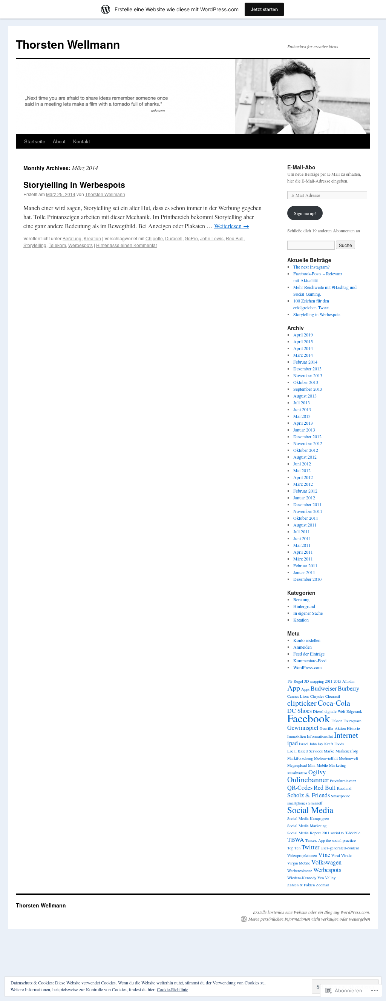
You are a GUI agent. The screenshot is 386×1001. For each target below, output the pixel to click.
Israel (303, 743)
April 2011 (303, 552)
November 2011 (307, 511)
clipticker (302, 703)
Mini (312, 765)
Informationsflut (320, 736)
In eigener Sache (308, 613)
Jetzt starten (264, 9)
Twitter (310, 847)
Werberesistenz (299, 870)
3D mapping (314, 681)
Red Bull (235, 238)
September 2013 (307, 389)
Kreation (92, 238)
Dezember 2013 (307, 368)
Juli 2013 (301, 402)
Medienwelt (348, 758)
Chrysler (317, 696)
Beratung (72, 238)
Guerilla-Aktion (333, 728)
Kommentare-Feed (309, 660)
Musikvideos (297, 772)
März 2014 (303, 355)
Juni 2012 (302, 464)
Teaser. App (315, 840)
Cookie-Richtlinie (172, 989)
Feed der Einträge (309, 654)
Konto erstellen (306, 640)
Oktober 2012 (305, 450)
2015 (337, 681)
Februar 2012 (305, 491)
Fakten (336, 720)
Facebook (308, 718)
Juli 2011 (301, 531)
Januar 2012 (304, 497)
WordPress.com (307, 667)
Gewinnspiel (303, 727)
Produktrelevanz (343, 780)
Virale (346, 855)
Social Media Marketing (306, 825)
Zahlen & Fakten (301, 884)
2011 (328, 681)
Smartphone (340, 795)
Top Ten (293, 848)
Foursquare (352, 720)
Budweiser (324, 688)
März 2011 (303, 559)
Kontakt (81, 141)
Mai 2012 (302, 470)
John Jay (316, 743)
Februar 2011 (305, 565)
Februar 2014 (305, 362)
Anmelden (302, 647)
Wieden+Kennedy (301, 877)
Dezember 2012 (307, 436)
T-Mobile (352, 832)
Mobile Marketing (331, 765)
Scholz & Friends (308, 795)
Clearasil (332, 696)
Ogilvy (317, 772)
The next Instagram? (311, 267)
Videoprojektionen (302, 855)
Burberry (348, 688)
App (293, 688)
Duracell (173, 238)
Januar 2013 (304, 430)
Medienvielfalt (326, 758)
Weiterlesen (231, 226)
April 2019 (303, 335)
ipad (292, 743)
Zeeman (322, 884)
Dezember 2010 (307, 579)
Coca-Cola (334, 703)
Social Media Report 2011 (308, 832)
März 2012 (303, 484)
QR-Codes (299, 787)
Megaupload (297, 765)
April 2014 (303, 348)
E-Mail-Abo (301, 167)
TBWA (295, 839)
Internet (346, 735)
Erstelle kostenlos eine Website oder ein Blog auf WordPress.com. (311, 912)
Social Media (310, 809)
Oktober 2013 (305, 382)
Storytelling (34, 245)
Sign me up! (305, 213)
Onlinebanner (308, 779)
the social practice (341, 840)
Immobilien (296, 736)
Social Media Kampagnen (308, 818)
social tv (337, 832)
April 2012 (303, 477)
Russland (344, 788)
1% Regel (295, 681)
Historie (353, 728)
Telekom (57, 245)
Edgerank (354, 711)
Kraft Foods (334, 743)
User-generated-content (339, 848)
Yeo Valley (326, 877)
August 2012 (305, 457)
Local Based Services (305, 751)
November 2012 (307, 443)
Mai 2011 (302, 545)
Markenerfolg (346, 751)
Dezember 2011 (307, 504)
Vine (324, 855)
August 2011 (305, 525)
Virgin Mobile (298, 863)
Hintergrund (304, 606)
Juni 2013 (302, 409)
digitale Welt (335, 711)
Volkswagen (326, 862)
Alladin (348, 681)
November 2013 (307, 375)
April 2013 (303, 423)
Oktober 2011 (305, 518)
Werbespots (80, 245)
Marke (329, 751)
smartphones (297, 803)
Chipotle (154, 238)
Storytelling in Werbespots (74, 184)
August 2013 (305, 396)
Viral (335, 855)
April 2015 (303, 341)
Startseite (34, 141)
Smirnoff (315, 803)
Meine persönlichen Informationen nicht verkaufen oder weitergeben (309, 919)
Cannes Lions (298, 696)
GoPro (191, 238)
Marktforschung (300, 758)
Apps (305, 689)
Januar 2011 (304, 572)
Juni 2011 (302, 538)
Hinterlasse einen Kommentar (126, 245)
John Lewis (212, 238)
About (59, 141)
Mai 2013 (302, 416)
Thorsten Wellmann (68, 44)
